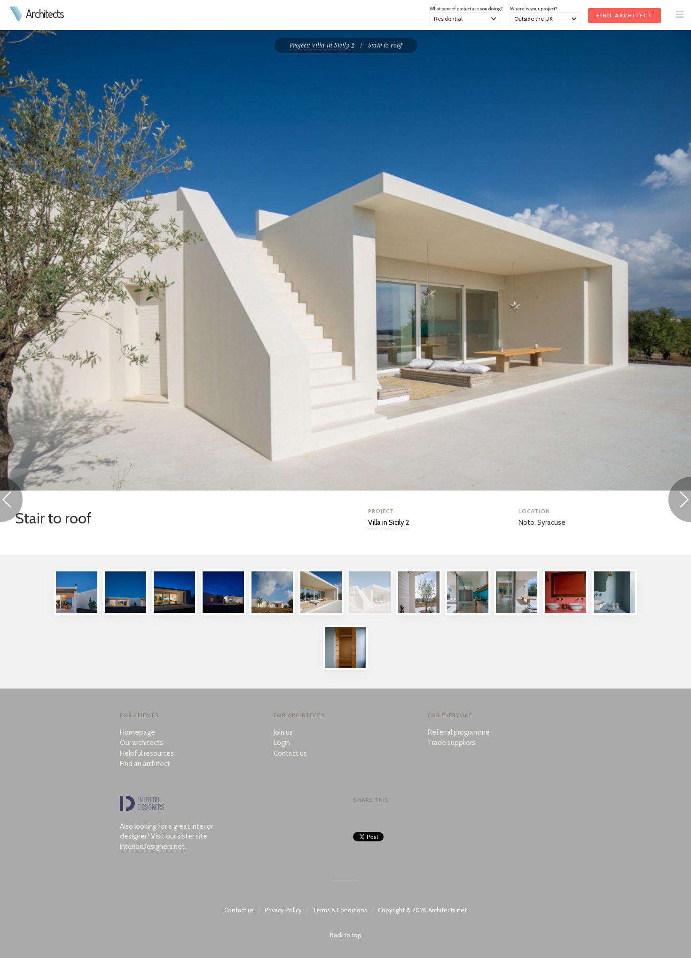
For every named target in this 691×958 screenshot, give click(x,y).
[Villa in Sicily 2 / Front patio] (174, 612)
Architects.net (447, 910)
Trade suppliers (451, 742)
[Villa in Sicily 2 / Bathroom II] (614, 612)
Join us (283, 732)
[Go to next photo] (679, 501)
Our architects (141, 742)
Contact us (290, 753)
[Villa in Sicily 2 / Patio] (76, 612)
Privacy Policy (283, 910)
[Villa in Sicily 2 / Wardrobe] (345, 668)
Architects (45, 13)
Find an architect (145, 764)
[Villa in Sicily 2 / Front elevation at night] (223, 612)
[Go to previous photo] (11, 501)
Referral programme (459, 732)
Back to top (345, 935)
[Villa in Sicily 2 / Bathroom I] (565, 612)
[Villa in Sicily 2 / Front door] (418, 612)
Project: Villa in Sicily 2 (322, 45)
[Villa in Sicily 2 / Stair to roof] (370, 612)
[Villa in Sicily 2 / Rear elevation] (125, 612)
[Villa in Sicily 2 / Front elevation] (272, 612)
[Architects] (17, 19)
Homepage (137, 732)
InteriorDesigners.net (152, 846)
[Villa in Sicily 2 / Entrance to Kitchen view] (516, 612)
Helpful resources (147, 753)
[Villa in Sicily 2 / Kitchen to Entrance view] (467, 612)
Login (282, 742)
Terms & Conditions (340, 910)
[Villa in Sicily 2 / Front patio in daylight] (321, 612)
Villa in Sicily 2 (388, 522)
